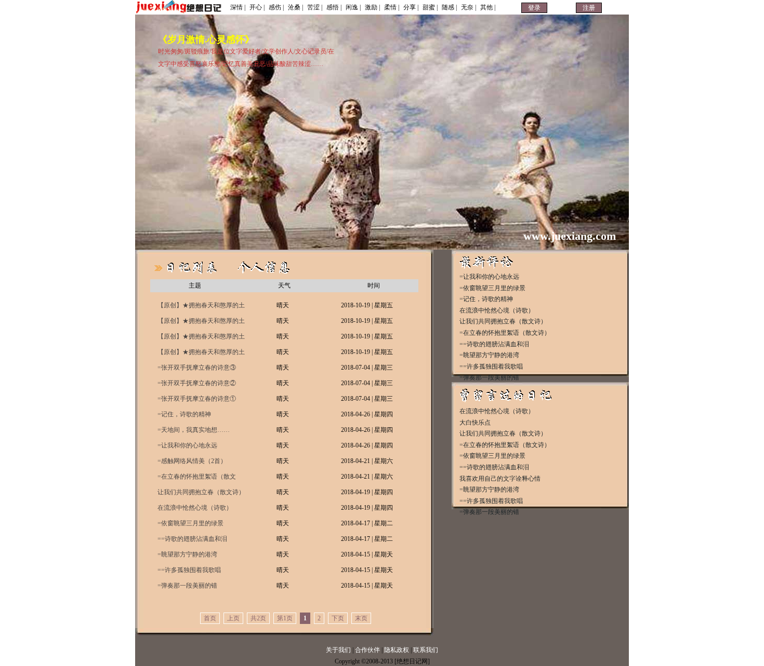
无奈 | (468, 7)
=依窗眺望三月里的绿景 (190, 523)
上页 (233, 618)
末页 (361, 618)
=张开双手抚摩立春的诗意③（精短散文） (196, 369)
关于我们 (338, 650)
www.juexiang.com (569, 235)
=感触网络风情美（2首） (192, 461)
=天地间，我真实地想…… (193, 429)
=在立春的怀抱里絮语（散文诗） (196, 478)
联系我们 (425, 650)
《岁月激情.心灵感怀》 (206, 39)
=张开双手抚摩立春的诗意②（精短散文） (196, 385)
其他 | (487, 7)
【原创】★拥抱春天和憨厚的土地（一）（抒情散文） (201, 354)
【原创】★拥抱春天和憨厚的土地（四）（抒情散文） (201, 307)
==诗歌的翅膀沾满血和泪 (192, 538)
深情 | (237, 7)
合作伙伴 (367, 650)
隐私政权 (397, 650)
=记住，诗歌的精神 (184, 414)
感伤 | (276, 7)
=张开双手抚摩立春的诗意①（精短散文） (196, 400)
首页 (210, 618)
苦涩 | (314, 7)
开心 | (257, 7)
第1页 (285, 618)
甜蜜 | (430, 7)
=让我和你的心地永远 (187, 445)
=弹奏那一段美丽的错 (187, 585)
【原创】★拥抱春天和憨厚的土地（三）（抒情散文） (201, 323)
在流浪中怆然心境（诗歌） (194, 507)
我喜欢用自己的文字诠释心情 (500, 478)
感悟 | (333, 7)
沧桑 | (295, 7)
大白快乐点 (475, 422)
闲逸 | (353, 7)
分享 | (410, 7)
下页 (338, 618)
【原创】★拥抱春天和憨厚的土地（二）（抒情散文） (201, 338)
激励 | (372, 7)
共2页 (258, 618)
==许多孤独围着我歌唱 (189, 570)
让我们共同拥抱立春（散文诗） (201, 492)
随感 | (449, 7)
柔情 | (391, 7)
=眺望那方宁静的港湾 (187, 554)
